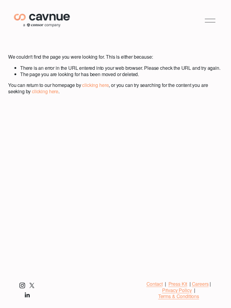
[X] (32, 285)
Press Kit (177, 284)
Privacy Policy (177, 290)
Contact (154, 284)
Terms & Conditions (178, 296)
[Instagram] (22, 285)
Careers (200, 284)
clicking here (95, 85)
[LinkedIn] (27, 295)
